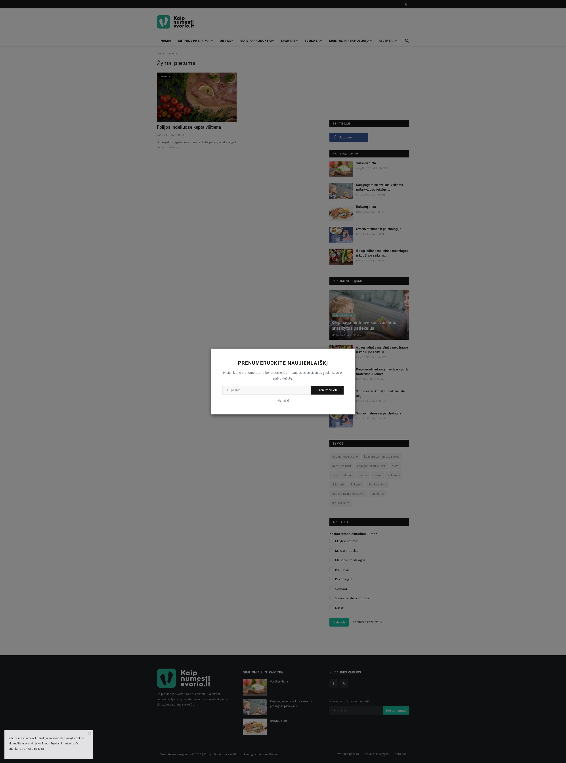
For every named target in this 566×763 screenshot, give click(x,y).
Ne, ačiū (283, 400)
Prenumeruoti (327, 390)
